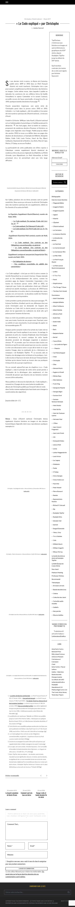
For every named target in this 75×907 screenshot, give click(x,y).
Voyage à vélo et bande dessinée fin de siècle (41, 795)
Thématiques (56, 582)
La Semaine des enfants (57, 239)
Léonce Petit (57, 445)
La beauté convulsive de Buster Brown (11, 794)
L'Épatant (56, 222)
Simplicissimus (57, 283)
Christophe (27, 19)
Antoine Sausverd (38, 28)
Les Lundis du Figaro (60, 344)
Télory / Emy (57, 532)
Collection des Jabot (59, 597)
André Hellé (57, 321)
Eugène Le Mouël (58, 372)
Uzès (54, 540)
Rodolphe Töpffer (58, 513)
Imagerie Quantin (58, 211)
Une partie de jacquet (29, 698)
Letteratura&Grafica (58, 682)
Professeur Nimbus (58, 576)
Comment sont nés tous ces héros (26, 794)
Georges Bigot (57, 391)
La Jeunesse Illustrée (59, 234)
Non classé (55, 569)
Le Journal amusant (59, 248)
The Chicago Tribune (59, 287)
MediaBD (55, 684)
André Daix (56, 318)
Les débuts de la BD (58, 679)
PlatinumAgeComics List (59, 690)
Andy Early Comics (57, 649)
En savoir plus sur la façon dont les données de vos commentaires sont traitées (24, 874)
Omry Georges (57, 476)
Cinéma (55, 593)
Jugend (55, 214)
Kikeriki (55, 218)
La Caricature (57, 230)
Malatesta (56, 464)
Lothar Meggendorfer (60, 452)
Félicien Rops (57, 376)
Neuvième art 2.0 (57, 687)
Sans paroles (57, 611)
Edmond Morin (57, 368)
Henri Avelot (57, 405)
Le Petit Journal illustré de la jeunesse (58, 267)
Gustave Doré (57, 395)
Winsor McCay (58, 552)
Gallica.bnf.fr (26, 491)
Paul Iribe (56, 483)
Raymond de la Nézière (57, 500)
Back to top (64, 901)
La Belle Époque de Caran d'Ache (57, 565)
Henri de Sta (57, 409)
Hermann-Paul (57, 419)
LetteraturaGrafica (58, 636)
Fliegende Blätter (58, 203)
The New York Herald (60, 291)
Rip (54, 509)
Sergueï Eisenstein (58, 528)
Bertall (55, 337)
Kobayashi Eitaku (58, 441)
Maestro (57, 348)
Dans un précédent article (25, 706)
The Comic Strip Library (59, 692)
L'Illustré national (36, 19)
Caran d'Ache (57, 341)
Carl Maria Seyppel (59, 353)
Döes (54, 364)
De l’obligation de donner (22, 261)
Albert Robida (57, 310)
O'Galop (55, 472)
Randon (55, 495)
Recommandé (56, 579)
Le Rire (55, 271)
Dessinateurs (56, 295)
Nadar (55, 468)
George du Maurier (59, 388)
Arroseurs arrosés (58, 585)
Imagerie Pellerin (58, 207)
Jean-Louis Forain (58, 433)
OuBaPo (55, 607)
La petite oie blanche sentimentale (20, 696)
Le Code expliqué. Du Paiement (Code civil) (28, 226)
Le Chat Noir (57, 244)
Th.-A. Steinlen (57, 536)
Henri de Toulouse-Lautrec (58, 414)
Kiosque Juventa (57, 677)
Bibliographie (56, 196)
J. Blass (55, 423)
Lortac (55, 449)
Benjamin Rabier (58, 333)
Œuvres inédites (58, 615)
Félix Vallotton (57, 380)
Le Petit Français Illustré (57, 261)
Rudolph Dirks (57, 517)
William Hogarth (58, 548)
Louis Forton (57, 456)
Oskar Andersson (58, 480)
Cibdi (53, 664)
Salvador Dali (57, 521)
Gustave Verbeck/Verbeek (57, 400)
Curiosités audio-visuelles (58, 602)
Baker (55, 325)
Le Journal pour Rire (59, 252)
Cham (55, 356)
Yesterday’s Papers (58, 695)
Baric (54, 329)
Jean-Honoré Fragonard (56, 428)
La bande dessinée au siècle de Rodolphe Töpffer (58, 558)
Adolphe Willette (58, 302)
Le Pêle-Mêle (57, 255)
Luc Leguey (56, 460)
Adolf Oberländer (58, 298)
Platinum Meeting (57, 572)
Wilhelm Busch (57, 544)
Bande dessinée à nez (59, 589)
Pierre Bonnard (58, 491)
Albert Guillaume (58, 306)
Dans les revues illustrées (59, 200)
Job (54, 437)
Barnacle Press (56, 651)
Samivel (55, 525)
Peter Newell (57, 487)
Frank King (56, 384)
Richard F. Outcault (59, 505)
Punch (55, 279)
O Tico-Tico (57, 275)
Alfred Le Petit (57, 314)
